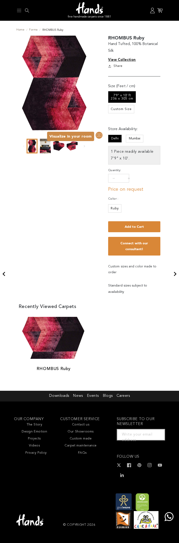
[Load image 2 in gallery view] (45, 146)
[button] (19, 10)
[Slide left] (24, 146)
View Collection (122, 60)
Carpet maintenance (81, 445)
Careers (123, 396)
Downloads (59, 396)
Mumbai (134, 138)
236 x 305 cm (122, 97)
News (78, 396)
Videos (34, 445)
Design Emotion (34, 431)
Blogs (108, 396)
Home (20, 29)
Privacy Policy (36, 452)
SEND (156, 434)
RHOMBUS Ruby (54, 369)
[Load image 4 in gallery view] (72, 146)
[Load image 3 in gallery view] (58, 146)
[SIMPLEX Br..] (175, 274)
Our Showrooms (81, 431)
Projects (34, 438)
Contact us (81, 424)
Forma (33, 29)
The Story (34, 424)
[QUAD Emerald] (4, 274)
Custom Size (121, 109)
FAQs (82, 452)
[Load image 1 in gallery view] (32, 146)
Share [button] (118, 66)
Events (93, 396)
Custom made (81, 438)
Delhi (115, 138)
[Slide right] (84, 146)
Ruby (115, 208)
